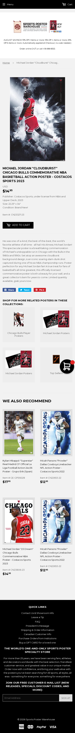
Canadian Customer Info (37, 634)
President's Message (37, 625)
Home (6, 62)
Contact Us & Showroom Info (37, 613)
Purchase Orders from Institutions (37, 638)
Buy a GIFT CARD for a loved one (37, 642)
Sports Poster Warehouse (40, 719)
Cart (69, 4)
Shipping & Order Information (37, 630)
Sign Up (65, 698)
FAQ (37, 621)
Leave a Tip (37, 617)
